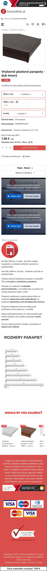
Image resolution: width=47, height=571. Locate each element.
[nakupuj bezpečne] (23, 533)
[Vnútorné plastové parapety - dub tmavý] (23, 49)
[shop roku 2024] (23, 488)
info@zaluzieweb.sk (12, 562)
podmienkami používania (15, 190)
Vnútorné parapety (16, 30)
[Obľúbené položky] (32, 24)
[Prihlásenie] (37, 24)
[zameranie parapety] (10, 248)
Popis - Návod (23, 168)
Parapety (4, 30)
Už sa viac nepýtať (32, 196)
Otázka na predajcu (24, 173)
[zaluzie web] (13, 11)
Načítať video (16, 196)
